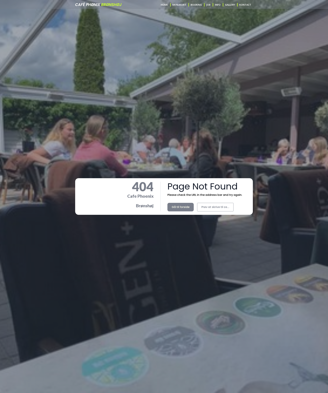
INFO (218, 4)
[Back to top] (320, 385)
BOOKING (196, 4)
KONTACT (245, 4)
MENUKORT (179, 4)
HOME (164, 4)
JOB (208, 4)
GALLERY (230, 4)
